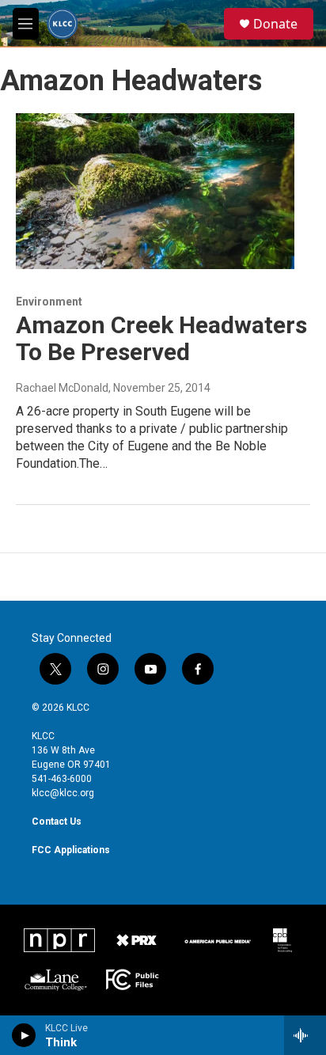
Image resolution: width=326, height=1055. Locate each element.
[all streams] (305, 1035)
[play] (24, 1035)
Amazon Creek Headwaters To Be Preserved (161, 338)
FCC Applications (71, 850)
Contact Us (57, 821)
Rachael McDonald (62, 387)
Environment (49, 301)
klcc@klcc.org (63, 793)
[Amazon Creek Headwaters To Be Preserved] (155, 190)
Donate (275, 24)
